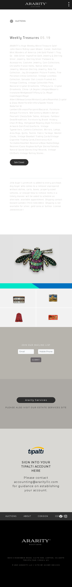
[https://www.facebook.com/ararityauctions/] (60, 516)
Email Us (44, 560)
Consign (43, 516)
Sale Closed (19, 162)
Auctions (20, 21)
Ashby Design (52, 565)
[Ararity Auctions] (36, 4)
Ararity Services (36, 400)
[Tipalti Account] (36, 451)
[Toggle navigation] (68, 4)
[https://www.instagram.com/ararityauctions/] (65, 516)
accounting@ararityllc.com (36, 482)
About (27, 516)
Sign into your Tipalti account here (36, 466)
